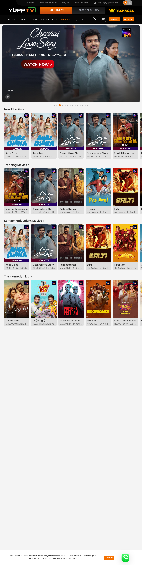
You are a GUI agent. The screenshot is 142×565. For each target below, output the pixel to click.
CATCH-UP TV (49, 19)
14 (87, 105)
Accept (109, 557)
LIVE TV (23, 19)
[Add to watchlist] (7, 96)
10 (77, 105)
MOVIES (65, 19)
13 (85, 105)
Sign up (128, 19)
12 (82, 105)
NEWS (34, 19)
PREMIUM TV (56, 10)
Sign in (114, 19)
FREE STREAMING (89, 10)
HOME (11, 19)
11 (80, 105)
